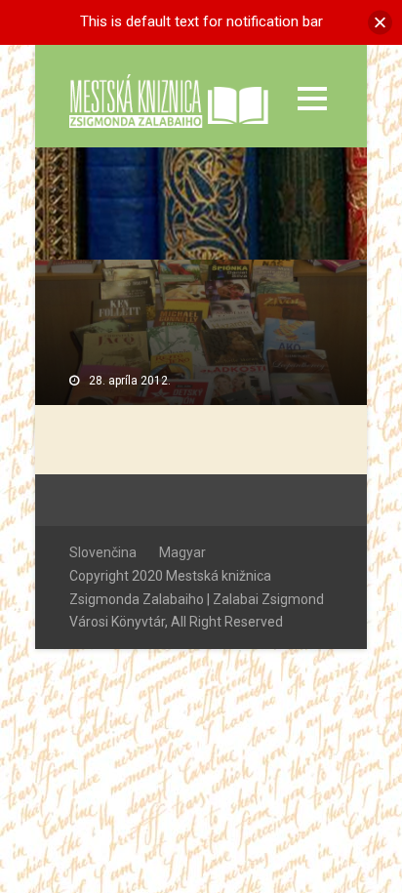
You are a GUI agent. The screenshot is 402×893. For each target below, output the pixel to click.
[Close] (380, 22)
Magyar (182, 552)
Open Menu (312, 98)
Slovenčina (103, 552)
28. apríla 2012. (130, 380)
